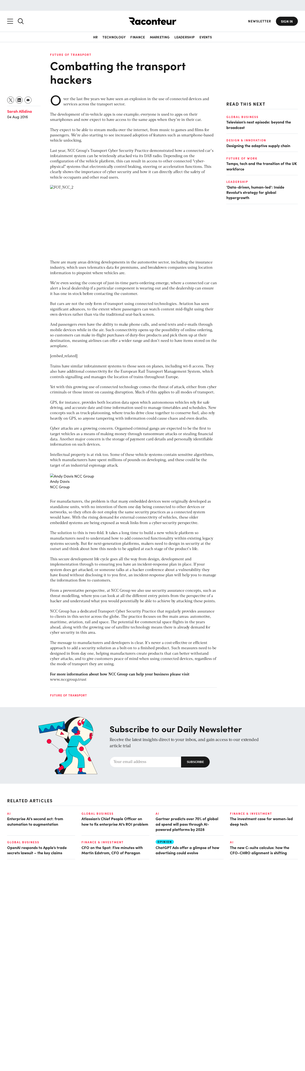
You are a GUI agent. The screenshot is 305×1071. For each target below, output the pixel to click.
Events (205, 37)
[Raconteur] (152, 21)
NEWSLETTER (259, 21)
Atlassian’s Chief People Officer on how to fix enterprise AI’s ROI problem (114, 821)
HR (95, 37)
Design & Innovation (246, 140)
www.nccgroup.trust (68, 680)
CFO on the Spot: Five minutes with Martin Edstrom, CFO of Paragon (112, 850)
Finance (137, 37)
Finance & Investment (251, 813)
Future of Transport (71, 55)
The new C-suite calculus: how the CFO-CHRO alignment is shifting (259, 850)
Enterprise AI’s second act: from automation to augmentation (35, 821)
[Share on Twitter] (11, 100)
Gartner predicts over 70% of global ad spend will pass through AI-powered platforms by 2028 (187, 824)
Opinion (165, 842)
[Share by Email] (28, 100)
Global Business (242, 117)
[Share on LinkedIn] (19, 100)
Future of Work (241, 158)
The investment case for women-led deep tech (261, 821)
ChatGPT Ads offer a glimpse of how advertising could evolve (187, 850)
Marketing (160, 37)
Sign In (287, 21)
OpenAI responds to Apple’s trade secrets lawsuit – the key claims (37, 850)
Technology (114, 37)
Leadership (184, 37)
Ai (9, 813)
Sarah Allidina (19, 111)
